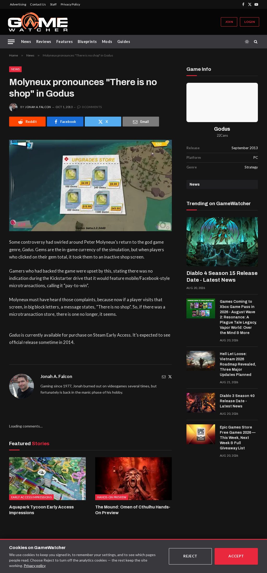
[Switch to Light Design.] (247, 42)
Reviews (43, 41)
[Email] (164, 376)
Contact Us (38, 4)
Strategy (251, 167)
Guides (123, 41)
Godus (222, 129)
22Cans (222, 135)
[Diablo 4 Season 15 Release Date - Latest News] (222, 241)
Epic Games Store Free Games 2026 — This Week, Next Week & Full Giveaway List (238, 437)
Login (249, 22)
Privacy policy (35, 565)
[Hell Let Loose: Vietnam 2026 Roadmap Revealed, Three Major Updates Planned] (200, 361)
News (26, 41)
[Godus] (222, 102)
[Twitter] (170, 376)
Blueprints (87, 41)
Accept (236, 556)
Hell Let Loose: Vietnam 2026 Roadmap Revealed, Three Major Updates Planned (238, 364)
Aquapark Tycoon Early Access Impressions (41, 510)
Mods (107, 41)
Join (229, 22)
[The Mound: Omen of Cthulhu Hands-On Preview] (133, 478)
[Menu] (11, 42)
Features (64, 41)
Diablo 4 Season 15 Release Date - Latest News (222, 276)
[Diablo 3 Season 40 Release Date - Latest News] (200, 403)
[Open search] (256, 41)
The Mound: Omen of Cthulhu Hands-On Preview (132, 510)
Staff (53, 4)
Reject (190, 556)
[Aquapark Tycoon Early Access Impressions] (47, 478)
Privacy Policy (70, 4)
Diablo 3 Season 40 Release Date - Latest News (237, 401)
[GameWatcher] (38, 22)
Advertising (18, 4)
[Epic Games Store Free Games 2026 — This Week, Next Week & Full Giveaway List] (200, 434)
